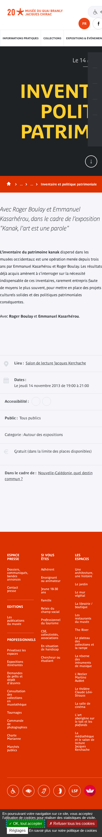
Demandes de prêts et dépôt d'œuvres (15, 678)
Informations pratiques (20, 38)
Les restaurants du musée (83, 619)
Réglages (17, 830)
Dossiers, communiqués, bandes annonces (17, 574)
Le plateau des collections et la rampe (84, 643)
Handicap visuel (28, 791)
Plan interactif (95, 123)
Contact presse (12, 589)
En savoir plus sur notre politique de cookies (63, 830)
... (21, 184)
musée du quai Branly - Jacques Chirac (40, 12)
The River (81, 630)
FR (84, 23)
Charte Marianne (14, 737)
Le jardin (81, 584)
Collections (52, 38)
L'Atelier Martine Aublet (81, 677)
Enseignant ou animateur (50, 579)
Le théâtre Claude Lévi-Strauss (84, 692)
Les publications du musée (15, 621)
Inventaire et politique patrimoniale (69, 184)
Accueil (7, 184)
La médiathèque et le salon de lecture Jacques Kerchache (84, 741)
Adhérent (47, 569)
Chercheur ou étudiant (50, 659)
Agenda (95, 91)
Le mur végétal (80, 594)
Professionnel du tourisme (50, 621)
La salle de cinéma (82, 705)
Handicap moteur (13, 791)
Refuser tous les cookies (73, 824)
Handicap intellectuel (59, 791)
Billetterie (95, 60)
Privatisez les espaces (16, 652)
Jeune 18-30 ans (49, 590)
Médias (95, 107)
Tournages (14, 712)
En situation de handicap (50, 647)
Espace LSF (75, 791)
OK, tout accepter (27, 824)
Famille (46, 600)
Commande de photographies (17, 724)
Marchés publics (13, 748)
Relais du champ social (50, 610)
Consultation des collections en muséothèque (17, 698)
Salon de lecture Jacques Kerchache (56, 363)
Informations (95, 76)
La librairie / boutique (83, 605)
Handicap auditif (44, 791)
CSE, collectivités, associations (50, 635)
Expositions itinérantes (15, 663)
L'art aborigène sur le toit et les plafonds (84, 720)
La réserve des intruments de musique (83, 661)
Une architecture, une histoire (84, 573)
